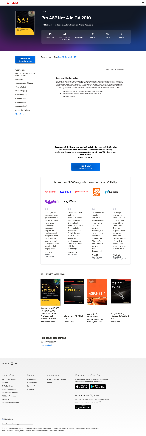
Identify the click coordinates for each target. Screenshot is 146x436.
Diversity (5, 399)
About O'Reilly (9, 375)
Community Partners (10, 392)
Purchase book (46, 345)
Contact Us (31, 379)
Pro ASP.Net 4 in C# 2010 (67, 57)
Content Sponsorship (10, 402)
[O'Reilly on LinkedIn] (12, 364)
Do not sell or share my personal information (17, 424)
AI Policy (30, 389)
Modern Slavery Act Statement (53, 431)
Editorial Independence (34, 431)
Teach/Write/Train (9, 379)
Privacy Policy (32, 386)
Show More (19, 114)
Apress (121, 37)
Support (31, 375)
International (53, 375)
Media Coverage (8, 389)
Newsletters (32, 382)
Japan (49, 382)
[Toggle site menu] (2, 2)
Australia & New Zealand (56, 379)
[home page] (12, 2)
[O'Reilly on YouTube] (16, 364)
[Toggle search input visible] (143, 2)
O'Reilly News (7, 386)
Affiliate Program (9, 396)
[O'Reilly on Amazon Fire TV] (83, 409)
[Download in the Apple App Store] (82, 388)
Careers (5, 382)
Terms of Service (7, 431)
